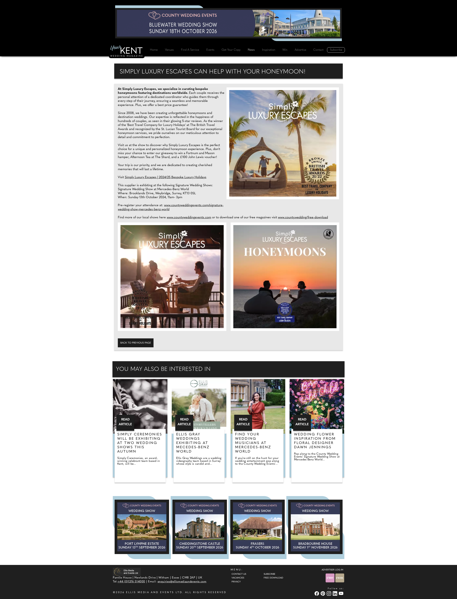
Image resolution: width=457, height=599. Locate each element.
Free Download (273, 578)
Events (210, 50)
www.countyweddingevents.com (189, 217)
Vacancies (238, 578)
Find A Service (190, 50)
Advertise (300, 50)
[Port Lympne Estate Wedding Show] (142, 527)
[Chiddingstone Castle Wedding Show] (199, 527)
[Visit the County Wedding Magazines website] (339, 578)
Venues (169, 50)
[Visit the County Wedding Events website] (330, 578)
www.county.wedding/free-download (303, 217)
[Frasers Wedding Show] (257, 527)
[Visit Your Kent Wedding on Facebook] (317, 593)
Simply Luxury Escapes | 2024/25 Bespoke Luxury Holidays (165, 177)
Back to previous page (135, 343)
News (251, 50)
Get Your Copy (231, 50)
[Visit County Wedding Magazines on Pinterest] (323, 593)
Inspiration (268, 50)
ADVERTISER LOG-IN (332, 570)
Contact (318, 50)
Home (154, 50)
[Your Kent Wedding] (127, 51)
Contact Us (239, 574)
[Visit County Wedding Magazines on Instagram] (329, 593)
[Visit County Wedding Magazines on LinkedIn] (335, 593)
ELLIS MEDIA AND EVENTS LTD (154, 592)
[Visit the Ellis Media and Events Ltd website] (127, 571)
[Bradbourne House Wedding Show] (315, 527)
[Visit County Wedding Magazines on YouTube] (341, 593)
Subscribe (336, 50)
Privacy (236, 582)
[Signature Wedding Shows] (228, 23)
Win (284, 50)
